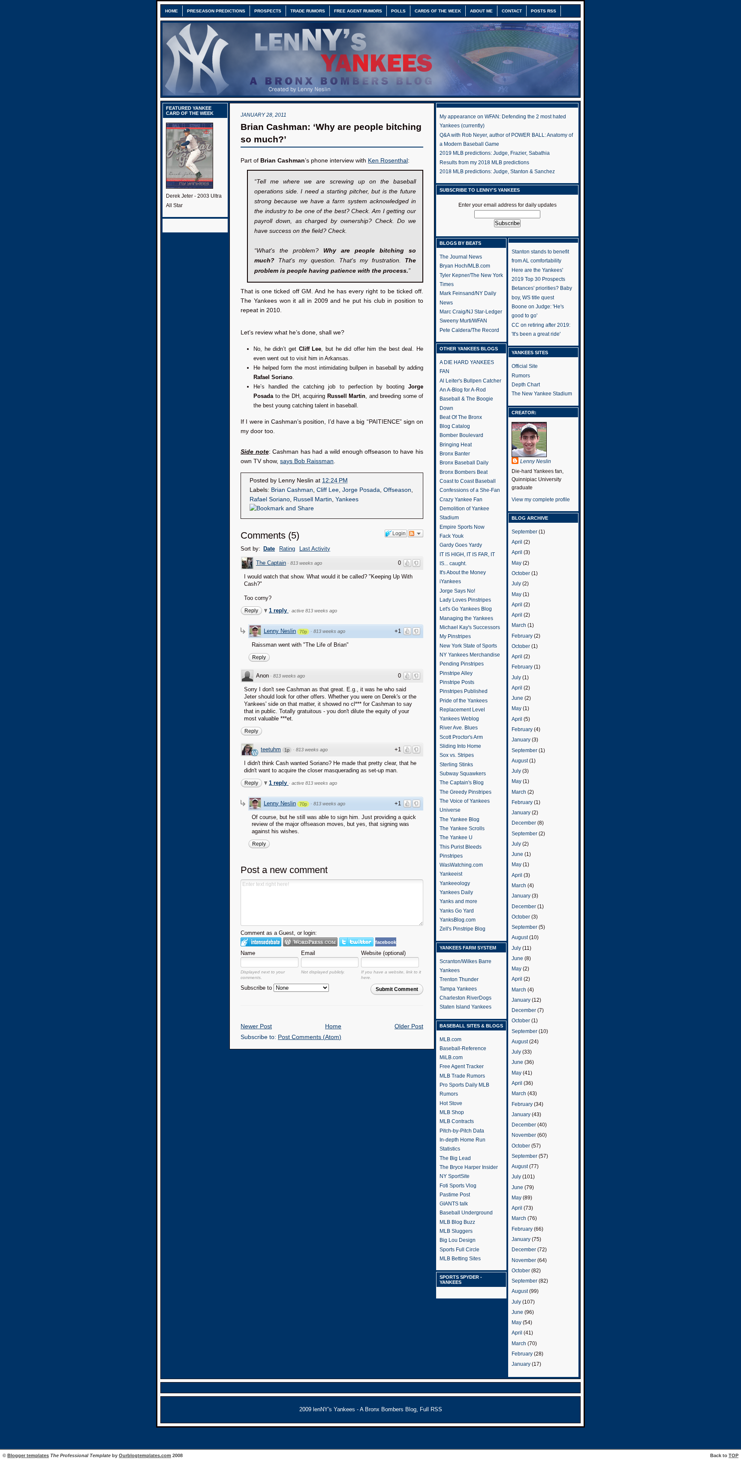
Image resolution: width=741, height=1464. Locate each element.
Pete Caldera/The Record (469, 330)
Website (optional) (383, 953)
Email (308, 953)
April (517, 542)
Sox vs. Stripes (457, 755)
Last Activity (314, 548)
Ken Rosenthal (388, 160)
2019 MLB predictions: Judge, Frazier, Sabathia (495, 153)
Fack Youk (452, 536)
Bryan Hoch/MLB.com (465, 266)
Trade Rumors (307, 11)
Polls (398, 11)
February (522, 636)
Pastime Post (455, 1195)
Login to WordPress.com (310, 941)
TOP (733, 1455)
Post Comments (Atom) (309, 1037)
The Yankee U (456, 837)
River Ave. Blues (459, 728)
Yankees (346, 499)
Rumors (521, 376)
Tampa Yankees (458, 989)
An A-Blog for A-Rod (463, 390)
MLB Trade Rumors (462, 1076)
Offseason (397, 490)
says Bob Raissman (307, 461)
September (524, 532)
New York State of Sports (468, 646)
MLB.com (450, 1039)
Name (248, 953)
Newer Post (256, 1026)
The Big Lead (455, 1158)
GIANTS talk (454, 1204)
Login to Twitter (356, 941)
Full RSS (431, 1410)
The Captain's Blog (462, 783)
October (521, 573)
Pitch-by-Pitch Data (462, 1131)
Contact (512, 11)
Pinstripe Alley (456, 673)
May (516, 563)
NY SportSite (455, 1176)
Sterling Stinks (456, 765)
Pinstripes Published (464, 691)
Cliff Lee (327, 490)
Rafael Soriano (270, 499)
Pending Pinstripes (462, 664)
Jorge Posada (361, 490)
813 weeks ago (306, 563)
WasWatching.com (461, 865)
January (521, 740)
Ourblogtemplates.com (145, 1455)
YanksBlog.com (458, 920)
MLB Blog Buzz (457, 1222)
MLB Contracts (457, 1121)
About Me (481, 11)
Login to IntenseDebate (261, 941)
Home (171, 11)
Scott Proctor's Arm (461, 737)
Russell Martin (312, 499)
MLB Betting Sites (460, 1259)
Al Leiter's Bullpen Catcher (470, 381)
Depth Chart (526, 385)
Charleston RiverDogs (465, 998)
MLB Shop (452, 1112)
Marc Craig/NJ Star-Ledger (471, 312)
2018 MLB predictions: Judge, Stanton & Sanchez (497, 172)
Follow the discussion (415, 533)
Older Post (409, 1026)
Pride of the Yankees (464, 701)
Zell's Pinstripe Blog (462, 929)
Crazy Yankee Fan (461, 500)
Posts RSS (543, 11)
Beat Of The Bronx (461, 417)
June (517, 698)
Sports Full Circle (459, 1250)
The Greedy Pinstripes (465, 792)
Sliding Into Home (460, 746)
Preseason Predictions (216, 11)
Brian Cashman (292, 490)
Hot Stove (451, 1103)
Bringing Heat (456, 445)
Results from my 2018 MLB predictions (484, 163)
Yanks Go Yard (457, 911)
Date (269, 548)
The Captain (271, 563)
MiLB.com (451, 1057)
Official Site (525, 366)
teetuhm (271, 749)
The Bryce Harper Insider (469, 1167)
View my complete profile (541, 500)
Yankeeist (451, 874)
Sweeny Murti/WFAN (463, 321)
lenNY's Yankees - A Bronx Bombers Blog (364, 1410)
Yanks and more (458, 901)
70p (303, 631)
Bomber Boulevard (461, 435)
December (524, 823)
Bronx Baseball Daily (464, 463)
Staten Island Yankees (465, 1007)
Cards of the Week (438, 11)
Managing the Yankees (466, 618)
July (516, 584)
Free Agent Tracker (462, 1066)
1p (286, 750)
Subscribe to (257, 988)
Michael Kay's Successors (470, 627)
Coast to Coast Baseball (468, 481)
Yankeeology (455, 883)
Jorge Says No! (457, 591)
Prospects (267, 11)
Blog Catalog (455, 426)
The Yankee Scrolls (462, 828)
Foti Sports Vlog (458, 1186)
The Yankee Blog (459, 819)
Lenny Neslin (280, 631)
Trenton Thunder (459, 979)
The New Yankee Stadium (542, 394)
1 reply (279, 610)
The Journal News (461, 257)
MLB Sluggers (456, 1231)
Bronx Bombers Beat (464, 472)
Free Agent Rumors (358, 11)
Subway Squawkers (463, 774)
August (520, 761)
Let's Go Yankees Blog (466, 609)
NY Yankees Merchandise (470, 655)
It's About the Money (463, 572)
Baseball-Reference (463, 1048)
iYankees (450, 581)
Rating (287, 548)
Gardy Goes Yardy (461, 545)
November (524, 1135)
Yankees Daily (456, 892)
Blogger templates (28, 1455)
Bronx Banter (455, 454)
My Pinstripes (455, 636)
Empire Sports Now (462, 527)
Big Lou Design (458, 1240)
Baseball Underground (466, 1213)
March (519, 625)
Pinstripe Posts (457, 682)
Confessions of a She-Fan (470, 490)
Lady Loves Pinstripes (465, 600)
